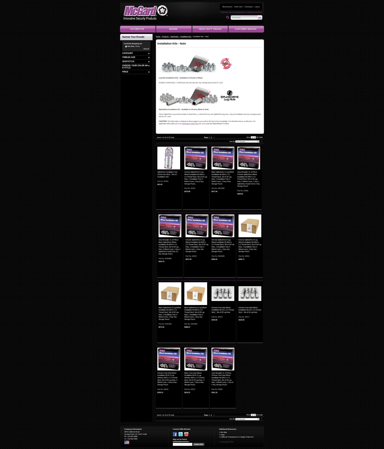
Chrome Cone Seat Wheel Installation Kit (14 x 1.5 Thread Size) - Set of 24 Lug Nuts (249, 310)
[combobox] (246, 17)
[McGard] (145, 12)
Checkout (248, 7)
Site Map (223, 432)
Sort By (232, 141)
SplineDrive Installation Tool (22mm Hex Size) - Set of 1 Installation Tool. (167, 174)
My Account (227, 7)
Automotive (174, 36)
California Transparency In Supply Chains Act (237, 437)
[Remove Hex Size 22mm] (126, 46)
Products (165, 36)
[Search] (227, 17)
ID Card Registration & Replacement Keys (245, 12)
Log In (257, 7)
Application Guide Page (190, 124)
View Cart (238, 7)
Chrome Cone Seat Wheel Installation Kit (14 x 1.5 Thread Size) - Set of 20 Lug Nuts (223, 310)
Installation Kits (186, 36)
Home (158, 36)
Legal (222, 435)
